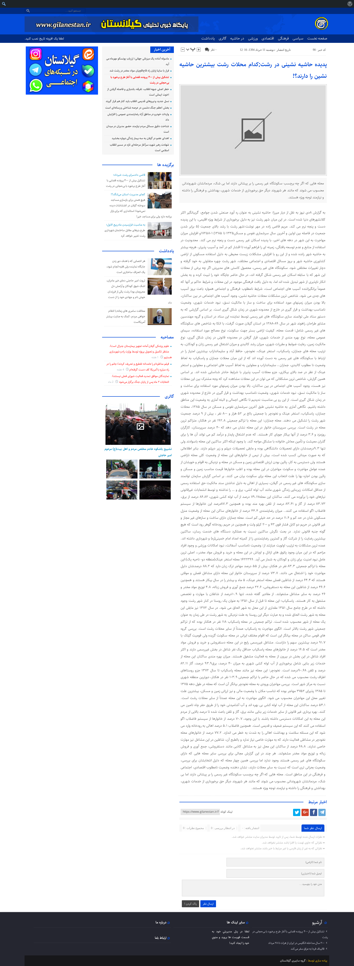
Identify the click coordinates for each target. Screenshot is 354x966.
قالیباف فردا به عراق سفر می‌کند (307, 949)
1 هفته (155, 357)
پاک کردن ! (190, 903)
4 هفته (121, 370)
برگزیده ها (165, 165)
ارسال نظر (208, 903)
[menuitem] (350, 4)
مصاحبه (167, 337)
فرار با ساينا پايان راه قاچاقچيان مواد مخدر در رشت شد (139, 70)
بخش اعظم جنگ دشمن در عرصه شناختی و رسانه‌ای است (137, 107)
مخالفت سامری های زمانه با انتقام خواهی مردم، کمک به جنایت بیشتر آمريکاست (125, 316)
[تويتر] (296, 812)
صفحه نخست (317, 38)
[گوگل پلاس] (305, 812)
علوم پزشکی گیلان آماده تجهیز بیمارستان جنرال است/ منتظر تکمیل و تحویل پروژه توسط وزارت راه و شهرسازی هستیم (140, 352)
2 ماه (111, 382)
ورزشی (253, 38)
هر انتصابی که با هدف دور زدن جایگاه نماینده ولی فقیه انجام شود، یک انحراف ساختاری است (125, 266)
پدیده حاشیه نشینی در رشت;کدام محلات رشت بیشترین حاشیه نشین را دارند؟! (253, 70)
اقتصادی (268, 38)
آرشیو (317, 922)
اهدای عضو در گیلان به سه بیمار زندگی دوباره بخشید (140, 138)
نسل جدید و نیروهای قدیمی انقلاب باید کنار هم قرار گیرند (137, 101)
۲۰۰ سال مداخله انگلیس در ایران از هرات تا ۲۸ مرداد (296, 943)
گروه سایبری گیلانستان (293, 960)
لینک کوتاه (226, 812)
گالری (222, 38)
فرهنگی (283, 38)
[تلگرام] (322, 812)
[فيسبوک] (313, 812)
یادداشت (208, 38)
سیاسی (298, 38)
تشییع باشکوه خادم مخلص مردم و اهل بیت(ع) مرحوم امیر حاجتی (138, 452)
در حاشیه (237, 38)
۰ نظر (213, 49)
